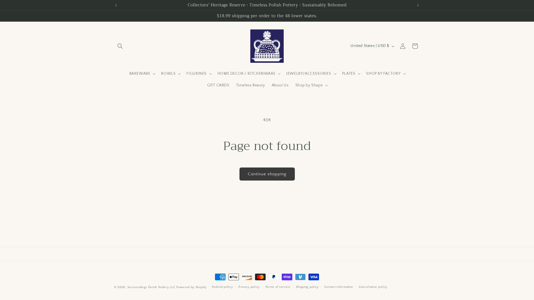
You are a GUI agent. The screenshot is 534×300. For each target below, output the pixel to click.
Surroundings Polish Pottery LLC (151, 287)
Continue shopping (267, 174)
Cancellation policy (373, 287)
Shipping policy (307, 287)
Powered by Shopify (191, 287)
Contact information (338, 287)
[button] (120, 46)
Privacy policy (249, 287)
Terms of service (277, 287)
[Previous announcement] (116, 5)
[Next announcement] (418, 5)
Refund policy (222, 287)
